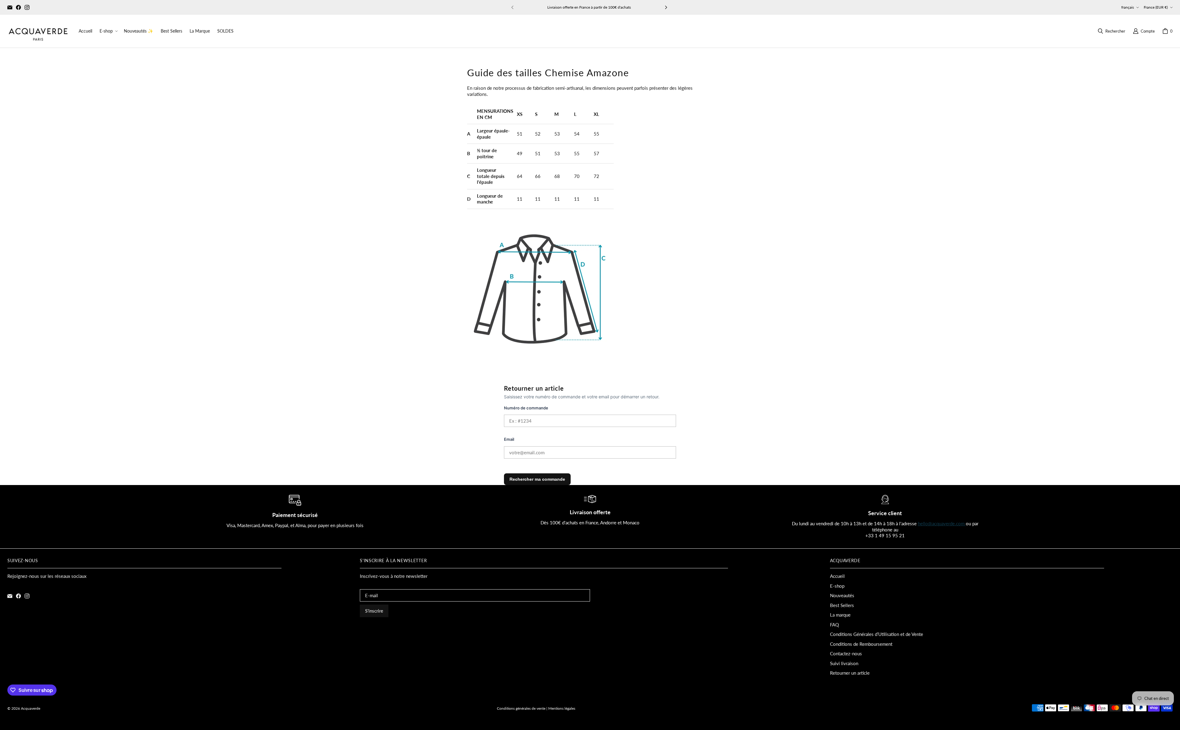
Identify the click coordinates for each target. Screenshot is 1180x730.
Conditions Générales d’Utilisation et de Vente (876, 634)
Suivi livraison (844, 663)
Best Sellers (842, 605)
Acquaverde (30, 708)
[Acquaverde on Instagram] (27, 7)
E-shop (837, 586)
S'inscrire (374, 611)
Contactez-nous (846, 653)
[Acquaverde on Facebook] (18, 7)
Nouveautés (842, 595)
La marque (840, 615)
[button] (108, 31)
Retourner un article (850, 673)
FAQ (834, 624)
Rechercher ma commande (537, 479)
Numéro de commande (526, 407)
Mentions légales (561, 708)
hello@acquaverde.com (942, 523)
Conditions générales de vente (521, 708)
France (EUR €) (1156, 7)
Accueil (837, 576)
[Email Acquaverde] (10, 7)
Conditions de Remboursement (861, 644)
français (1127, 7)
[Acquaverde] (38, 31)
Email (509, 439)
